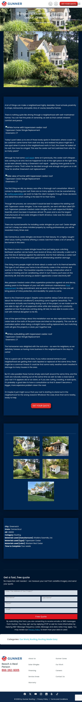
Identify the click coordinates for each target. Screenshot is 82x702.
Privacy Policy (34, 629)
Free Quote (41, 616)
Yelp (52, 694)
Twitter (30, 694)
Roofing (33, 639)
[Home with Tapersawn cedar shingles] (26, 446)
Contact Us (60, 676)
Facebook (25, 694)
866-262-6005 (10, 670)
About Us (32, 658)
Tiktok (57, 694)
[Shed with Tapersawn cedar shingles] (55, 469)
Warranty (32, 682)
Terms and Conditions (59, 699)
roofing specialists (15, 194)
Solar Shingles (33, 664)
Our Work (24, 639)
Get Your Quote (41, 405)
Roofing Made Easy (47, 639)
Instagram (41, 694)
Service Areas (33, 676)
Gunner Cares (61, 658)
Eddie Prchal (47, 23)
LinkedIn (46, 694)
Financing (32, 670)
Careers (59, 670)
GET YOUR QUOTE (68, 4)
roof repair (29, 158)
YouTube (35, 694)
